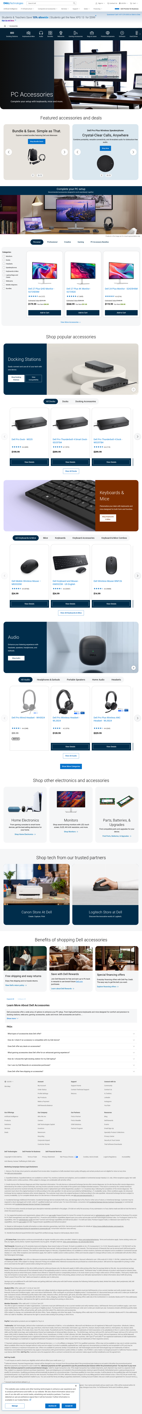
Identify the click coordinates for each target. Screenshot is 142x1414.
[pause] (32, 175)
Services (7, 1128)
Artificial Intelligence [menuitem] (10, 9)
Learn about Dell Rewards (61, 989)
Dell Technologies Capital (46, 1124)
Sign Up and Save (8, 20)
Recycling (41, 1136)
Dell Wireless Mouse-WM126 (108, 581)
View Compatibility (33, 378)
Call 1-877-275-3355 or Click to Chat (123, 14)
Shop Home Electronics (24, 834)
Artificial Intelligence (11, 1116)
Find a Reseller (76, 1120)
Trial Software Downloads (113, 1144)
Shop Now (105, 148)
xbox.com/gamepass (70, 1242)
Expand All (10, 999)
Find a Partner (76, 1116)
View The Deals (36, 148)
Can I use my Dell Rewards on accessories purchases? (29, 1065)
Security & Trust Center (112, 1140)
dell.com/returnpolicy (14, 1173)
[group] (37, 152)
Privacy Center (109, 1136)
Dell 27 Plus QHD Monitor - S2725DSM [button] (41, 290)
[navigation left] (12, 401)
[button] (100, 3)
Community (108, 1085)
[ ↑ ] (93, 1195)
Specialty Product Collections (114, 1132)
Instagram (107, 1101)
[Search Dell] (74, 3)
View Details (29, 462)
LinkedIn (107, 1097)
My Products (42, 1097)
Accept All (68, 1406)
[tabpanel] (71, 286)
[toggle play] (133, 389)
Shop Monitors (70, 832)
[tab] (36, 242)
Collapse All (22, 999)
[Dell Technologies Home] (13, 3)
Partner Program (77, 1128)
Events (106, 1124)
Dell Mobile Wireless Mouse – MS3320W (26, 582)
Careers (40, 1120)
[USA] (5, 26)
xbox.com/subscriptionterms (89, 1239)
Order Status (42, 1089)
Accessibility (126, 1157)
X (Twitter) (108, 1093)
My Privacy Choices (67, 1157)
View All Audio (71, 756)
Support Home (76, 1085)
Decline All (52, 1406)
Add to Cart (44, 313)
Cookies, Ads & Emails (90, 1157)
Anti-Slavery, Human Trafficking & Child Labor (19, 1161)
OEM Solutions (76, 1124)
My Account (42, 1085)
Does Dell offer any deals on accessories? (24, 1046)
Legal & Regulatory (110, 1157)
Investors (41, 1128)
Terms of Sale (32, 1157)
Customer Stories (44, 1144)
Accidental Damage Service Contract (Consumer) (106, 1202)
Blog (105, 1116)
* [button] (39, 980)
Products (7, 1120)
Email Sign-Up (109, 1128)
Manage (15, 1406)
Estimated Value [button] (33, 301)
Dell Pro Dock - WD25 (22, 439)
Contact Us (108, 1089)
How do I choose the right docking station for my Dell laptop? (32, 1059)
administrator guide (102, 1215)
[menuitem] (27, 8)
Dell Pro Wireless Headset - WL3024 (66, 719)
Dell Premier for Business (129, 9)
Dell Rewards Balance (45, 1105)
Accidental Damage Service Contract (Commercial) (32, 1204)
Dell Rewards (108, 1120)
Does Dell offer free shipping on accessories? (25, 1071)
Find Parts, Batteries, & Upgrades (116, 836)
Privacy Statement (48, 1157)
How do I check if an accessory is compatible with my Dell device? (34, 1040)
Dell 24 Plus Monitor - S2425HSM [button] (121, 288)
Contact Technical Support (80, 1089)
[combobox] (51, 3)
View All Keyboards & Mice (71, 613)
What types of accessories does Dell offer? (24, 1034)
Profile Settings (43, 1093)
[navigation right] (140, 34)
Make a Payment (43, 1101)
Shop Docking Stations (16, 378)
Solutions (7, 1124)
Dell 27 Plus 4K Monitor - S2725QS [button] (79, 290)
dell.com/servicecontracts (83, 1195)
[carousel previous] (8, 152)
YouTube (107, 1105)
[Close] (75, 1385)
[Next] (137, 436)
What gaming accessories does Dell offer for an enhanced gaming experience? (39, 1053)
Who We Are (42, 1116)
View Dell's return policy (14, 985)
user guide (52, 1215)
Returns (73, 1093)
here (21, 1255)
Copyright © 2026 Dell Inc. (13, 1157)
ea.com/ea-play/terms (86, 1242)
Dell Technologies (10, 1151)
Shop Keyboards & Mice (108, 518)
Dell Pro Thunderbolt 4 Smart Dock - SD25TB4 (70, 441)
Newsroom (41, 1132)
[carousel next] (64, 152)
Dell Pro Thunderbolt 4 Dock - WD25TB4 (108, 441)
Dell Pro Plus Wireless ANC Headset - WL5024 (107, 719)
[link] (112, 3)
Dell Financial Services (54, 1151)
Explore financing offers (106, 987)
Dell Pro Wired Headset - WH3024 (28, 717)
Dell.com (79, 981)
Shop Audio (16, 658)
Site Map (7, 1086)
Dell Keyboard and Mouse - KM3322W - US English (66, 582)
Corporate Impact (44, 1140)
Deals (6, 1132)
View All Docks (71, 471)
